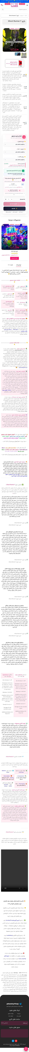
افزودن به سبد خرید (13, 204)
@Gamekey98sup (23, 367)
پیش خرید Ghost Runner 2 (15, 975)
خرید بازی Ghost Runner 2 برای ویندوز (18, 984)
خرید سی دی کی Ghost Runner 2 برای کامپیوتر (15, 988)
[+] (5, 199)
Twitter (5, 786)
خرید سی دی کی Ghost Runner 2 (15, 987)
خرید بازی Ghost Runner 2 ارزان (11, 978)
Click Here (15, 329)
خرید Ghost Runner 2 (14, 977)
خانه (26, 15)
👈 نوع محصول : (21, 141)
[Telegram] (13, 1041)
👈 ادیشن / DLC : (21, 149)
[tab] (19, 265)
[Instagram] (16, 1041)
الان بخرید (13, 208)
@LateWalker (10, 935)
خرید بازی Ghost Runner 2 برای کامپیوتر (12, 982)
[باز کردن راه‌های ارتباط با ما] (26, 1049)
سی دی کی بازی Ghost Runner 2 (11, 991)
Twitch (10, 786)
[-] (11, 199)
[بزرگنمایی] (24, 49)
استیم (21, 15)
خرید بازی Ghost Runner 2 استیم (14, 979)
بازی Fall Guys (14, 251)
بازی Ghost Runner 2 (16, 21)
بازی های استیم (6, 973)
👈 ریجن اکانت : (22, 156)
